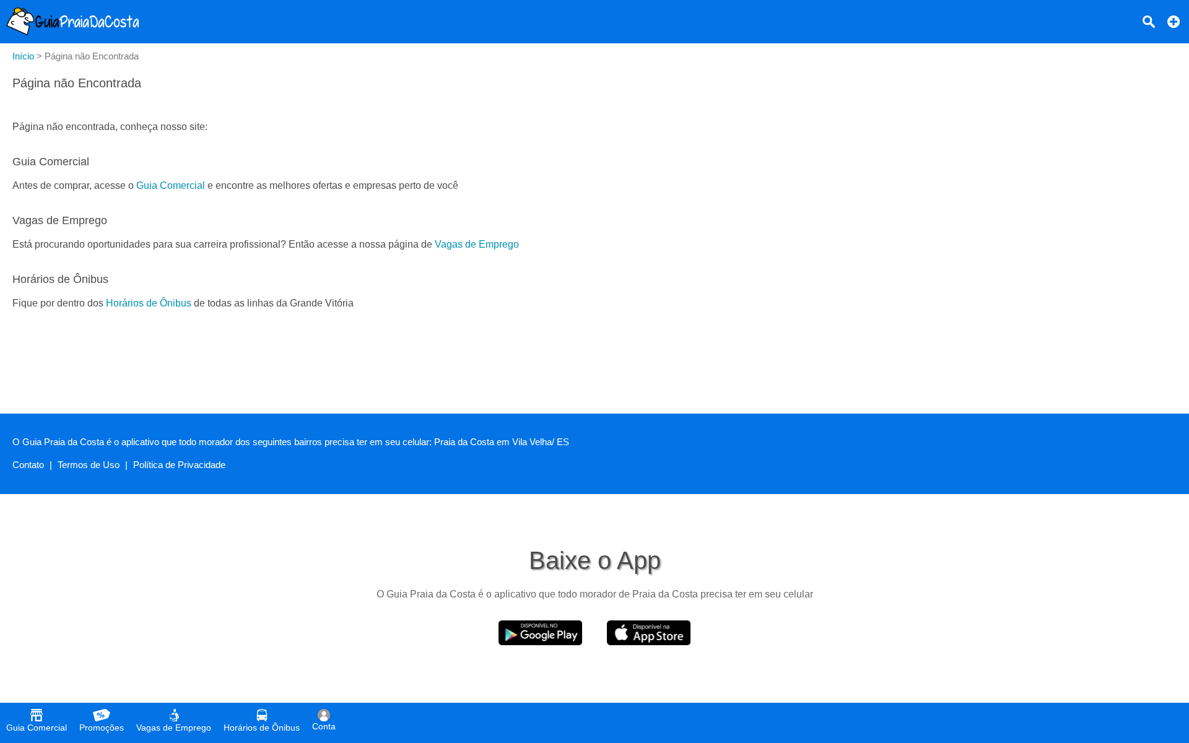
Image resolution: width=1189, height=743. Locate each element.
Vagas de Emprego (477, 244)
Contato (28, 464)
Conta (324, 726)
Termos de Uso (89, 464)
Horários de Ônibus (148, 303)
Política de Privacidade (179, 464)
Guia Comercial (170, 185)
